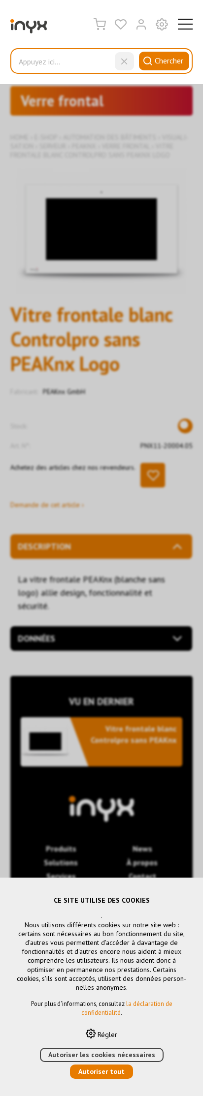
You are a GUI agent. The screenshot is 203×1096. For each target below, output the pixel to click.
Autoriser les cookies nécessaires (101, 1054)
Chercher (169, 60)
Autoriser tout (101, 1071)
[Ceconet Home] (28, 28)
